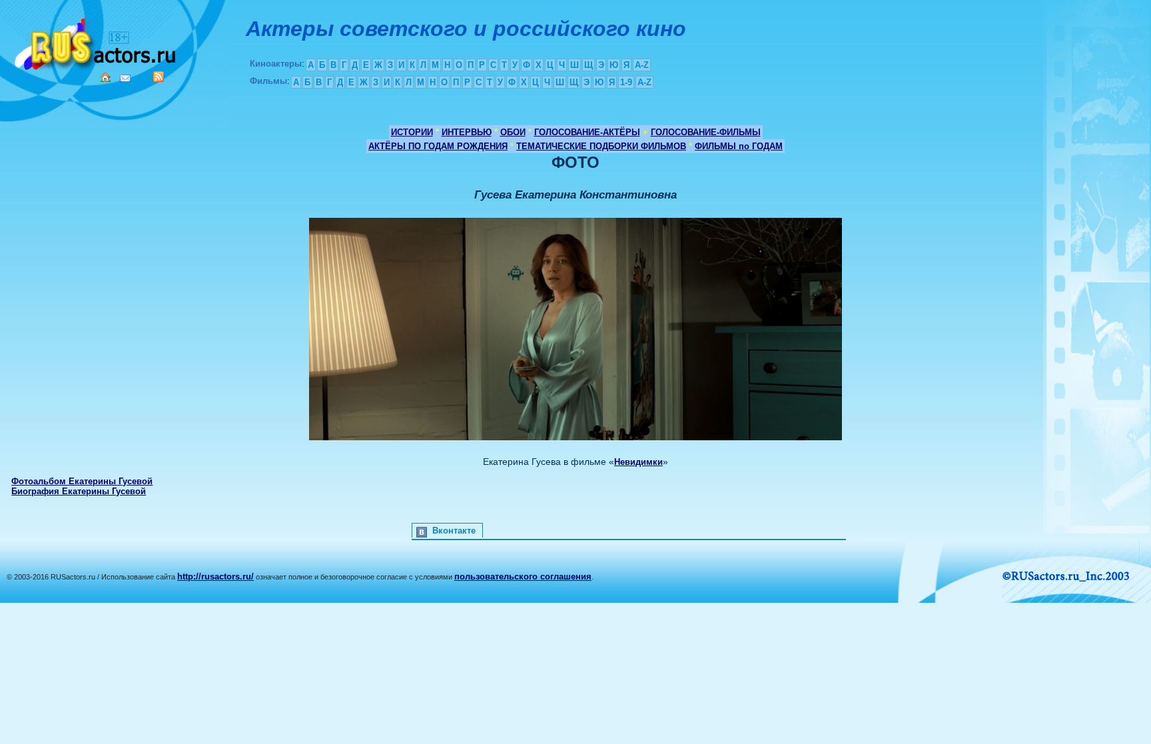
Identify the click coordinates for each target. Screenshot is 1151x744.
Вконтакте (454, 531)
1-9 (626, 82)
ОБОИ (513, 132)
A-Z (642, 65)
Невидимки (638, 462)
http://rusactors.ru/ (215, 576)
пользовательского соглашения (522, 576)
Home (105, 77)
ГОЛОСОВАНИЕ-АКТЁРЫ (587, 132)
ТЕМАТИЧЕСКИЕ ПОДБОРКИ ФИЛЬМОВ (601, 146)
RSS (158, 76)
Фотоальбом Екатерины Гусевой (82, 481)
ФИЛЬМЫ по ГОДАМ (739, 146)
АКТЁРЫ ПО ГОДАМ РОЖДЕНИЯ (438, 146)
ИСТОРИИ (412, 132)
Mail (125, 78)
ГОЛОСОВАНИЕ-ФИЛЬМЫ (706, 132)
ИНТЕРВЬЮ (467, 132)
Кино (96, 41)
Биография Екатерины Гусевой (78, 491)
